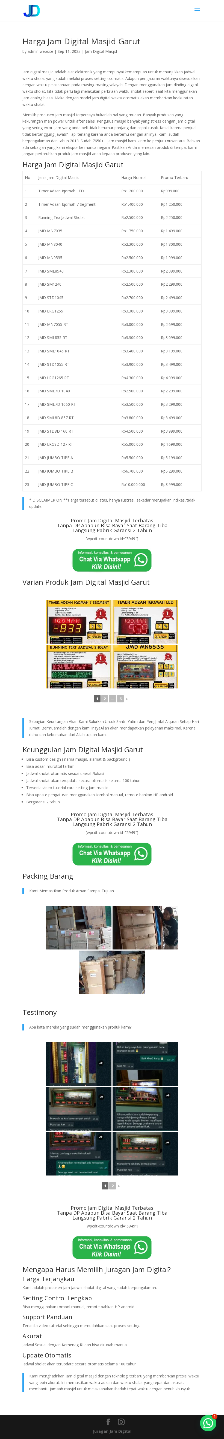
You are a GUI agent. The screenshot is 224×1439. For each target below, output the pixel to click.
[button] (208, 1423)
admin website (40, 51)
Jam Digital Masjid (101, 51)
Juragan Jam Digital (112, 1431)
